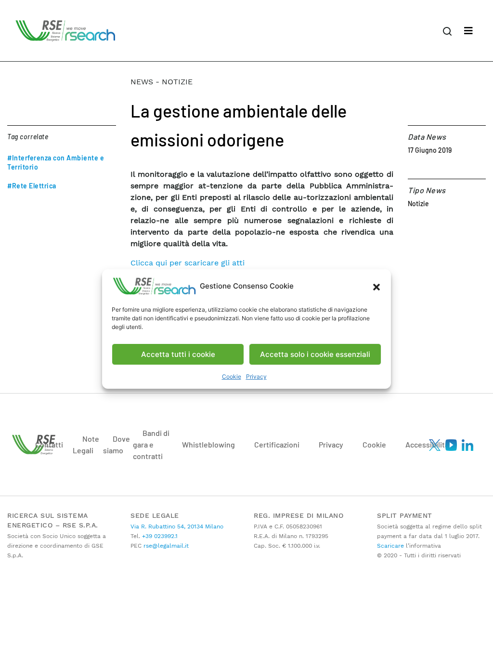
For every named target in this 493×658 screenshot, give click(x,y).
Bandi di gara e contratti (151, 444)
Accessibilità (427, 444)
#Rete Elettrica (31, 186)
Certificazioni (276, 444)
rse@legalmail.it (165, 545)
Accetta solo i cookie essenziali (315, 354)
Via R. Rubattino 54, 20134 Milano (176, 526)
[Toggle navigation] (468, 31)
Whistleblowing (208, 444)
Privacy (256, 376)
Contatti (49, 444)
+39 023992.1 (159, 536)
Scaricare (390, 545)
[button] (376, 286)
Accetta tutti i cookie (178, 354)
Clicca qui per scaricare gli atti (187, 262)
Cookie (231, 376)
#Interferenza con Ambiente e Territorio (55, 162)
